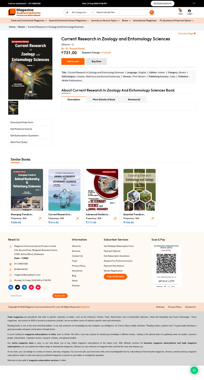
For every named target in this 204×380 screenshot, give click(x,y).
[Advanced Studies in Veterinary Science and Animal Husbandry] (102, 189)
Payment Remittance (114, 265)
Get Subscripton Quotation (116, 256)
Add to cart (73, 61)
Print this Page (185, 33)
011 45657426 (34, 3)
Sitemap (160, 307)
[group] (30, 69)
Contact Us (77, 256)
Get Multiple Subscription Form (119, 246)
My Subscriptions (162, 3)
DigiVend (85, 307)
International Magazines (145, 20)
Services (76, 251)
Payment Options (112, 251)
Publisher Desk (115, 276)
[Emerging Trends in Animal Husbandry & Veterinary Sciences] (27, 189)
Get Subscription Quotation (24, 135)
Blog (74, 275)
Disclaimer (77, 270)
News (75, 280)
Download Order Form (21, 122)
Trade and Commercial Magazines (27, 20)
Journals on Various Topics (104, 20)
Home (12, 26)
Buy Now (96, 61)
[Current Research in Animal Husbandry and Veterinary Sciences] (64, 189)
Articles (75, 285)
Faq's (74, 261)
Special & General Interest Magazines (67, 20)
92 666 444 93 (20, 269)
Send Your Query (18, 142)
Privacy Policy (78, 265)
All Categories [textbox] (79, 12)
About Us (76, 246)
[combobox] (78, 12)
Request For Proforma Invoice (118, 261)
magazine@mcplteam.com (27, 274)
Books (125, 20)
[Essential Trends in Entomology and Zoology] (140, 189)
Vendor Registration (113, 270)
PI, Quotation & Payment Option (175, 20)
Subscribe (60, 295)
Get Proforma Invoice (21, 129)
